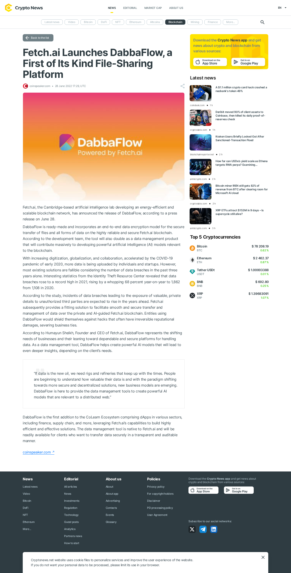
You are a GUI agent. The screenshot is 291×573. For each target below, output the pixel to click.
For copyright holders (160, 493)
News (112, 8)
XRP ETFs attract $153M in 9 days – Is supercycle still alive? (240, 212)
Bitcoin (88, 22)
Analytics (69, 529)
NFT (117, 22)
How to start (71, 543)
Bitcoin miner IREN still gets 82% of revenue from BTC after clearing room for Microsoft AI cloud (242, 189)
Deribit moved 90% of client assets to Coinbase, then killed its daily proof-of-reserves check (240, 115)
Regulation (70, 507)
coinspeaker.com (37, 452)
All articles (70, 486)
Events (110, 515)
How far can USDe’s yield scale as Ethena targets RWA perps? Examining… (242, 162)
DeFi (104, 22)
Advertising (113, 500)
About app (112, 493)
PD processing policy (160, 507)
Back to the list (40, 37)
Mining (195, 22)
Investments (71, 500)
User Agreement (157, 515)
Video (71, 22)
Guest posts (71, 522)
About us (176, 8)
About (109, 486)
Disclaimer (153, 500)
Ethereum (135, 22)
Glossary (111, 522)
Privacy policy (156, 486)
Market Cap (153, 8)
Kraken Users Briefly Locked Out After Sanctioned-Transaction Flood (240, 138)
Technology (71, 515)
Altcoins (155, 22)
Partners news (73, 536)
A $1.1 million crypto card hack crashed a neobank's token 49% (241, 89)
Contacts (111, 507)
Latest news (52, 22)
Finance (213, 22)
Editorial (130, 8)
